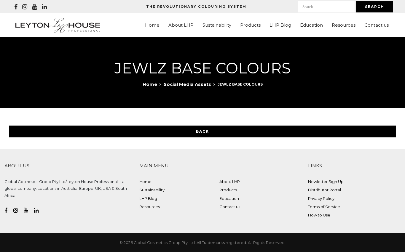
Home (152, 25)
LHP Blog (280, 25)
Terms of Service (324, 206)
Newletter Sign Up (326, 181)
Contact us (376, 25)
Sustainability (217, 25)
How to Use (319, 215)
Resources (343, 25)
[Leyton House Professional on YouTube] (34, 6)
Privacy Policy (321, 198)
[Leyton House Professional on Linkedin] (44, 6)
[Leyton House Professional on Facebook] (16, 6)
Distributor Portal (324, 189)
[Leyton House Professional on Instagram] (25, 6)
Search (374, 6)
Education (311, 25)
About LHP (181, 25)
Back (202, 131)
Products (250, 25)
